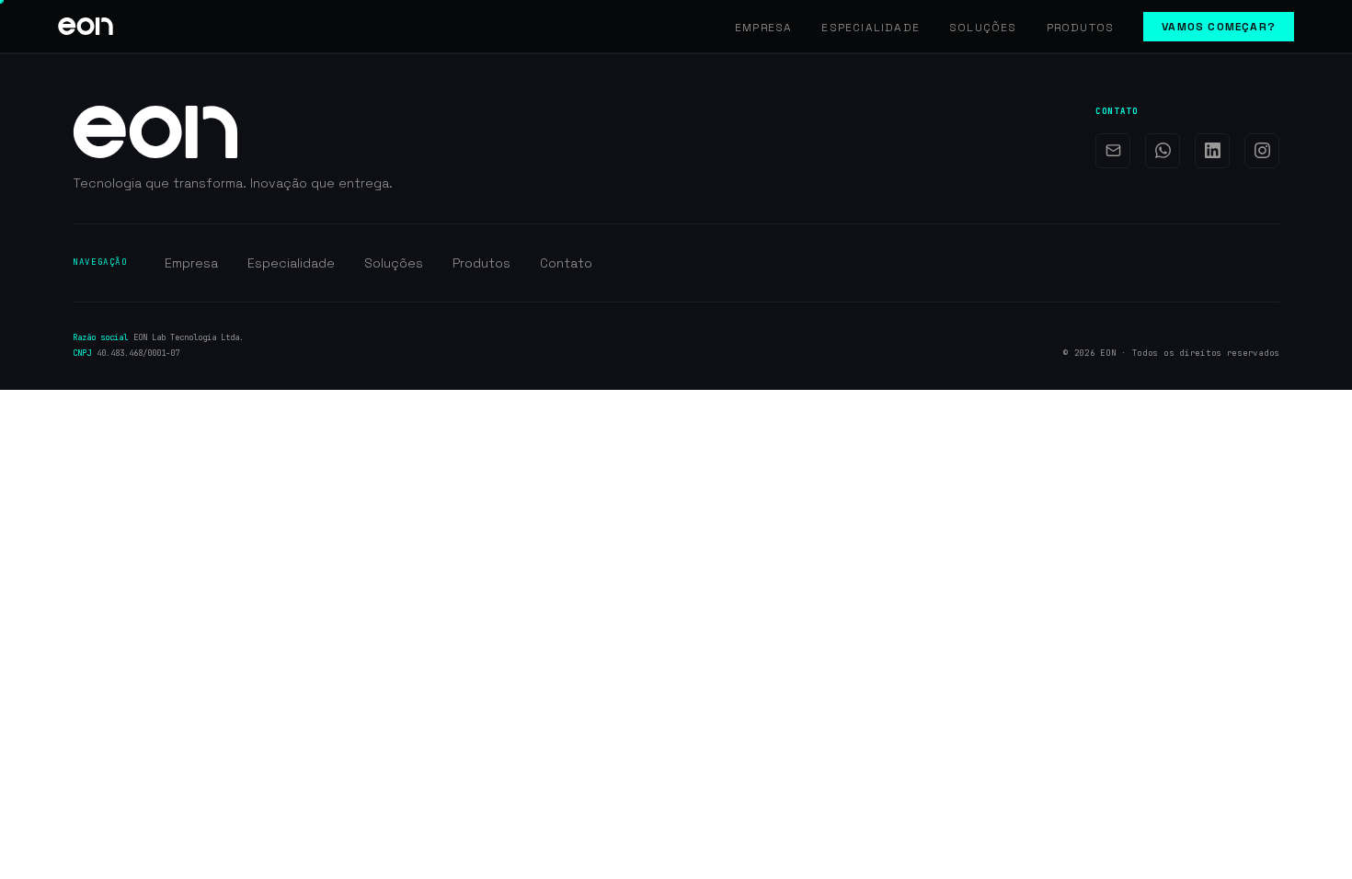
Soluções (983, 27)
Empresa (763, 27)
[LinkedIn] (1212, 150)
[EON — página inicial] (85, 26)
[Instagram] (1261, 150)
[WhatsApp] (1162, 150)
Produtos (1081, 27)
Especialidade (870, 27)
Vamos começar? (1219, 26)
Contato (566, 263)
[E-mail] (1112, 150)
